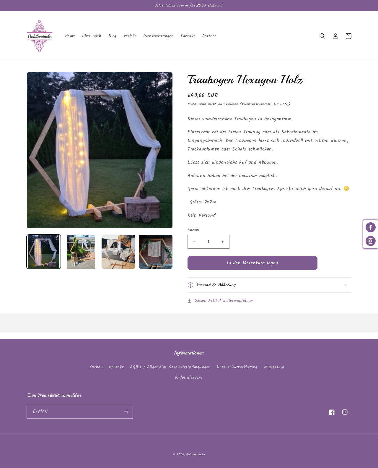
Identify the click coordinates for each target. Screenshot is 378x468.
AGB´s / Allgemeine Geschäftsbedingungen (170, 367)
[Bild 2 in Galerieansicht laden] (81, 251)
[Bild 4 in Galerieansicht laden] (156, 251)
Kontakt (116, 367)
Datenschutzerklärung (237, 367)
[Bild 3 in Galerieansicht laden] (118, 251)
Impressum (274, 367)
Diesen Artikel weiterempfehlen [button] (223, 300)
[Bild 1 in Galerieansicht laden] (44, 251)
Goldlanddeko (195, 454)
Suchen (96, 367)
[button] (322, 36)
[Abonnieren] (126, 412)
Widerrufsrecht (189, 377)
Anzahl (193, 230)
